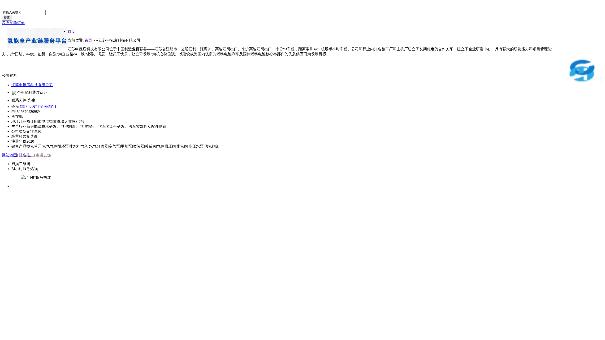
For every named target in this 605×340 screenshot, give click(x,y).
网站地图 (9, 155)
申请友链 (43, 155)
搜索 (7, 17)
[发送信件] (47, 107)
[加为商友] (28, 107)
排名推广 (26, 155)
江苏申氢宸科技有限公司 (32, 85)
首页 (71, 32)
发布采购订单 (13, 23)
